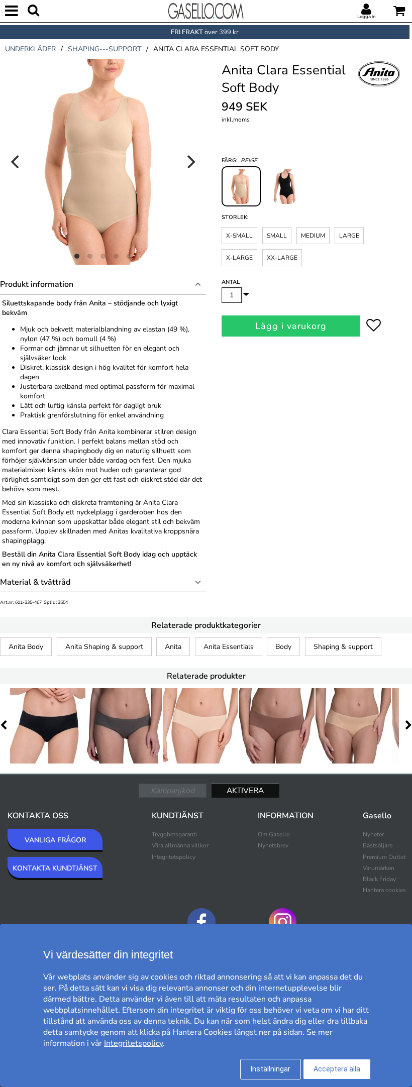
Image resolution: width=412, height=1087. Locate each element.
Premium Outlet (384, 857)
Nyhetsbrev (273, 845)
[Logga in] (366, 10)
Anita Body (26, 646)
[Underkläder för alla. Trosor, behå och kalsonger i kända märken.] (206, 10)
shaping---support (104, 49)
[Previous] (16, 162)
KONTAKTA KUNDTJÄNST (55, 868)
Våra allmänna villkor (180, 845)
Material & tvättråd (35, 582)
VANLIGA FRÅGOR (55, 840)
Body (283, 646)
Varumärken (378, 868)
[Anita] (379, 84)
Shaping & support (343, 646)
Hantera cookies (384, 890)
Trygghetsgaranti (174, 834)
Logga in (366, 17)
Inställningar (270, 1069)
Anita (173, 646)
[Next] (190, 162)
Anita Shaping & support (104, 646)
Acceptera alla (337, 1069)
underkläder (30, 49)
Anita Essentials (228, 646)
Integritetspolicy (173, 857)
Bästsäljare (377, 845)
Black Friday (379, 879)
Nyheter (373, 834)
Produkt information (36, 284)
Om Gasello (274, 834)
